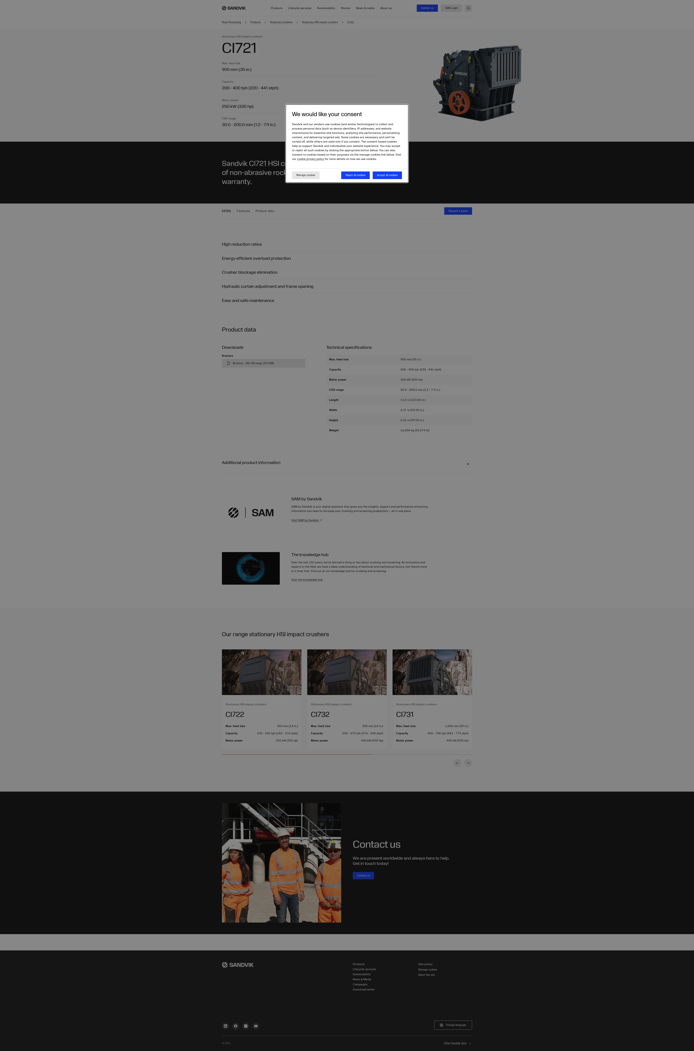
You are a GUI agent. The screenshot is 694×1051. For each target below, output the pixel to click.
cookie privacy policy (310, 159)
